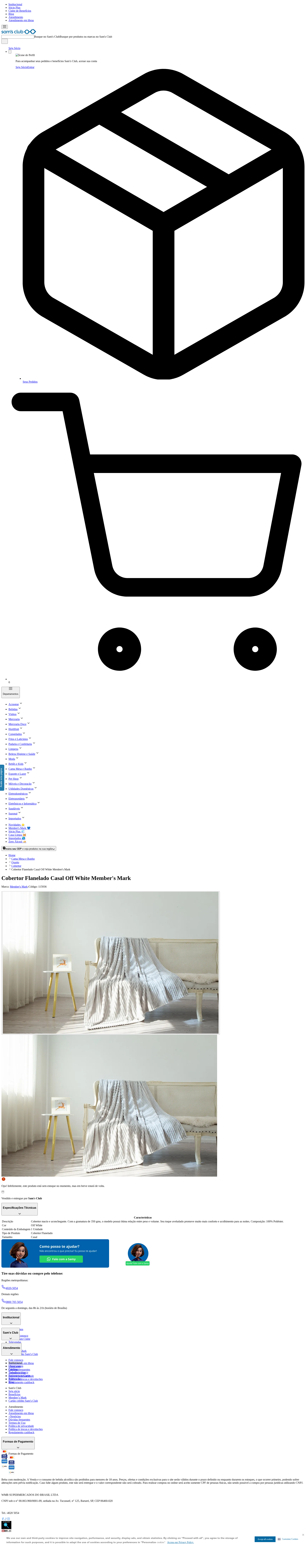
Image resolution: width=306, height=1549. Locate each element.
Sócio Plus (14, 7)
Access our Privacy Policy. (180, 1542)
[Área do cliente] (9, 52)
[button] (288, 1539)
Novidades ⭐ (16, 824)
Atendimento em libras (21, 20)
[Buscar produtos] (4, 41)
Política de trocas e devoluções (25, 1379)
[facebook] (2, 1519)
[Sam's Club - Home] (18, 33)
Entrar (30, 67)
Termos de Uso (17, 1422)
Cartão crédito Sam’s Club (23, 1354)
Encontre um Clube (19, 1375)
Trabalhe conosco (18, 1372)
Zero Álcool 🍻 (17, 841)
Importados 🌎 (16, 838)
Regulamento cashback (21, 1382)
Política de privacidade (21, 1425)
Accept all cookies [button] (265, 1539)
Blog (11, 13)
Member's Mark (19, 886)
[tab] (110, 963)
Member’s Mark (17, 1397)
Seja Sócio (14, 48)
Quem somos (15, 1366)
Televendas (14, 1342)
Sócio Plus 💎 (16, 831)
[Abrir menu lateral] (4, 27)
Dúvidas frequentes (19, 1369)
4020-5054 (12, 1288)
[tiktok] (5, 1519)
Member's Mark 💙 (19, 828)
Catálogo (13, 1369)
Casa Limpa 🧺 (17, 834)
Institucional (15, 4)
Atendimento (15, 17)
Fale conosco (15, 1359)
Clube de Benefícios (19, 10)
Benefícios (14, 1394)
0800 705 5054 (14, 1301)
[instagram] (8, 1519)
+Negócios (14, 1416)
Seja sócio (14, 1391)
